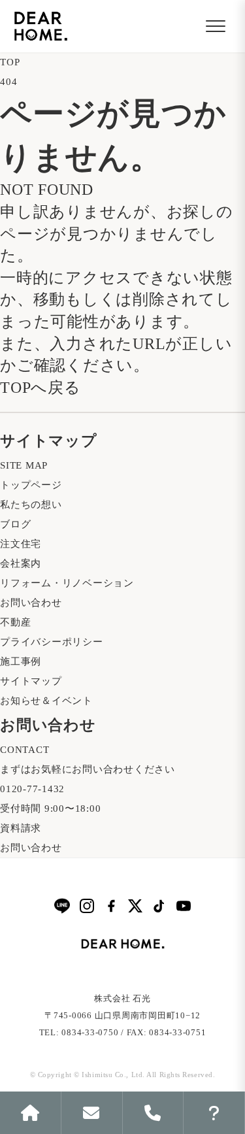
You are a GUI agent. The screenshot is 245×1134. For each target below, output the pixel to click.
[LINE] (62, 905)
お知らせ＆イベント (46, 700)
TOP (10, 62)
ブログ (15, 524)
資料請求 (20, 828)
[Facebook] (111, 906)
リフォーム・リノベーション (67, 583)
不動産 (15, 622)
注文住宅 (20, 544)
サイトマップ (31, 681)
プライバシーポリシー (51, 642)
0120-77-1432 (32, 789)
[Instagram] (87, 906)
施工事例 (20, 661)
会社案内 (20, 563)
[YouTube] (183, 906)
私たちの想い (31, 504)
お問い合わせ (31, 602)
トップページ (31, 485)
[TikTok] (159, 906)
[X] (135, 906)
